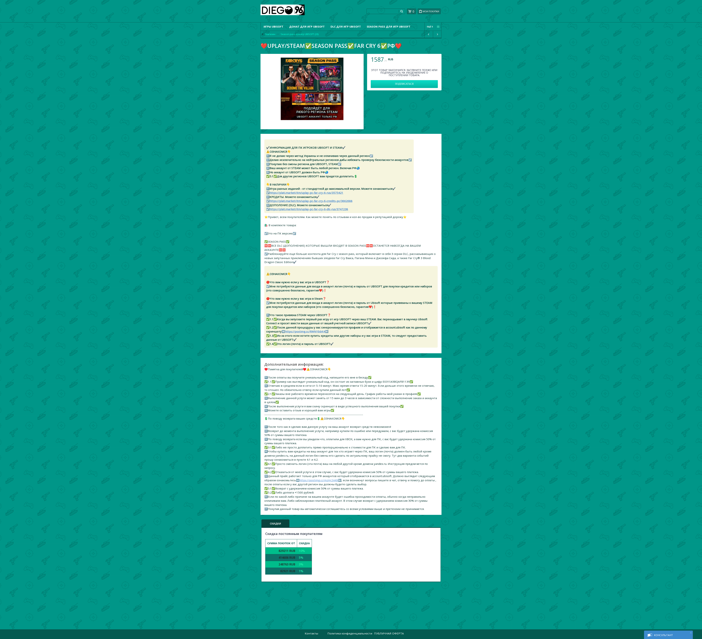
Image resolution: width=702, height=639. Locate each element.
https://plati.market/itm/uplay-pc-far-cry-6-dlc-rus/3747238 (309, 209)
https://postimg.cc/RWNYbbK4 (305, 331)
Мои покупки (431, 11)
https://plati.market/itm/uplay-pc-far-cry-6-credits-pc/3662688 (311, 201)
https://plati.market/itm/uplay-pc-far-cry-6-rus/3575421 (306, 192)
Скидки (275, 523)
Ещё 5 (430, 26)
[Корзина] (410, 11)
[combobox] (383, 11)
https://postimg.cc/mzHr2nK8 (318, 480)
